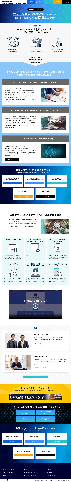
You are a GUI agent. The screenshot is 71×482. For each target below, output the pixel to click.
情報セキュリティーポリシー (44, 480)
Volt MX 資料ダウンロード (52, 472)
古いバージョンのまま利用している (10, 469)
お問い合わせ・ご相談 (51, 475)
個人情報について (52, 480)
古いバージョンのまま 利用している (25, 412)
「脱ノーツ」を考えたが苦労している (32, 469)
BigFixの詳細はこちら (11, 159)
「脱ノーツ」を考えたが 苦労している (45, 412)
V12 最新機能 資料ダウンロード (31, 472)
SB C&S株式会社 (37, 480)
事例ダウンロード (6, 475)
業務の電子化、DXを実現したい (9, 472)
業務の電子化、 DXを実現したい (45, 419)
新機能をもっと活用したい (52, 469)
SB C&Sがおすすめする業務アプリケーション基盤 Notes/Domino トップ (18, 466)
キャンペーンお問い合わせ (30, 475)
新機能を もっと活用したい (25, 419)
